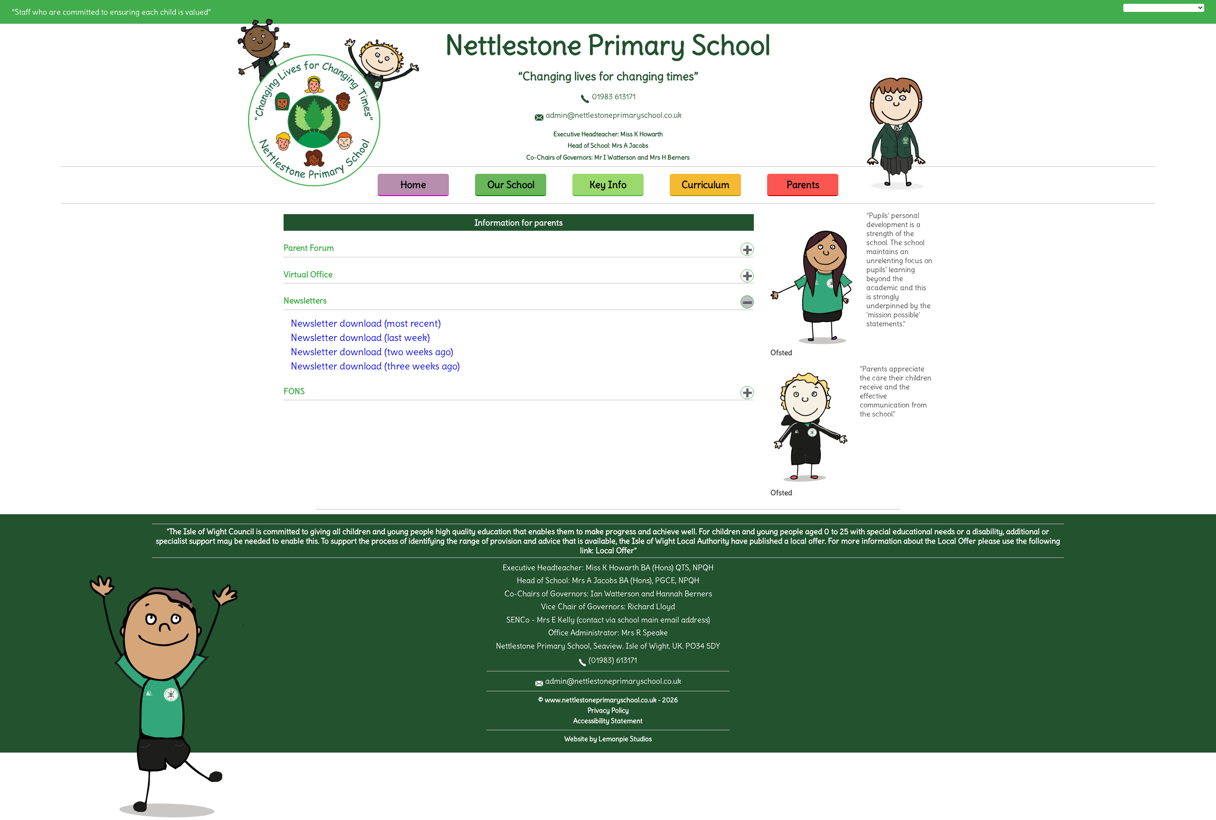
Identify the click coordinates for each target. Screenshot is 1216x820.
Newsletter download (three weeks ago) (375, 366)
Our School (510, 184)
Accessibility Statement (608, 721)
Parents (803, 184)
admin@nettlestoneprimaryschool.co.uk (613, 681)
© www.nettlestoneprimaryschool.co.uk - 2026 (608, 700)
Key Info (608, 184)
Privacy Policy (608, 711)
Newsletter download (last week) (360, 337)
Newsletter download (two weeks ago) (372, 352)
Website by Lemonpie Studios (608, 739)
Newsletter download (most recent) (366, 323)
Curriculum (706, 184)
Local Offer (615, 550)
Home (413, 184)
